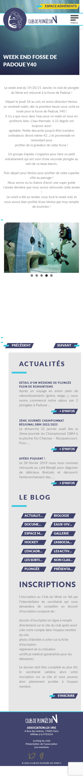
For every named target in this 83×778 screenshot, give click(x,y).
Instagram (29, 6)
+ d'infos (67, 411)
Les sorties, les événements (35, 560)
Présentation (65, 569)
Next (72, 244)
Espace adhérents (61, 6)
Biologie (61, 515)
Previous (10, 244)
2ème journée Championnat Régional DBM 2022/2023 (41, 423)
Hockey (31, 542)
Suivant (64, 345)
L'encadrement (35, 551)
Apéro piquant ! (32, 458)
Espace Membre (35, 533)
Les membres (41, 747)
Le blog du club (41, 740)
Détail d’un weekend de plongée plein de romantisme (45, 385)
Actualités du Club (35, 515)
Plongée (32, 569)
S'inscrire (66, 695)
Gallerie (61, 533)
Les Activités (65, 551)
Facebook (22, 6)
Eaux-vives (63, 524)
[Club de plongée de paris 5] (30, 19)
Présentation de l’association (41, 744)
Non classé (64, 560)
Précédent (21, 345)
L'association (65, 542)
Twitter (16, 6)
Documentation (35, 524)
